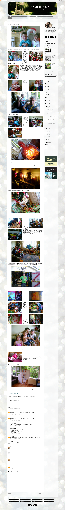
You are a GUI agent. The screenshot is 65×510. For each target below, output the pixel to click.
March (48, 139)
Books (52, 16)
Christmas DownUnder (50, 125)
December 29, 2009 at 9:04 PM (15, 443)
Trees (11, 446)
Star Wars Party (53, 64)
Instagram (26, 396)
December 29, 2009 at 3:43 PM (15, 425)
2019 (47, 89)
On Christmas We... (14, 24)
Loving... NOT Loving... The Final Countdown (52, 111)
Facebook (16, 396)
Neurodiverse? (19, 16)
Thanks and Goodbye (50, 114)
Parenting (14, 16)
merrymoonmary (41, 507)
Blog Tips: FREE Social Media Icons (54, 48)
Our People (17, 400)
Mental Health (25, 16)
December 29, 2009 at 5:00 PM (15, 433)
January (48, 142)
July (48, 133)
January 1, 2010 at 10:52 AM (14, 468)
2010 (47, 103)
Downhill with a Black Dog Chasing (54, 56)
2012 (47, 100)
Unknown (11, 465)
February (48, 140)
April (48, 137)
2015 (47, 95)
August (48, 131)
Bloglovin (32, 396)
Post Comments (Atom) (16, 495)
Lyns (11, 441)
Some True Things (50, 109)
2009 (47, 105)
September (49, 130)
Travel (46, 16)
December (49, 106)
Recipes (42, 16)
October (48, 128)
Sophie (11, 411)
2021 (47, 86)
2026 (47, 83)
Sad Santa (48, 113)
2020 (47, 88)
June (48, 134)
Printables (33, 16)
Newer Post (40, 493)
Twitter (20, 396)
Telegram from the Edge (49, 71)
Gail (10, 451)
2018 (47, 91)
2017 (47, 92)
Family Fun (37, 16)
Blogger (49, 507)
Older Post (10, 493)
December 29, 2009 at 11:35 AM (15, 414)
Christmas (13, 400)
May (48, 136)
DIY (48, 16)
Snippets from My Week (51, 123)
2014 (47, 97)
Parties (29, 16)
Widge (11, 436)
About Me (9, 16)
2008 (47, 144)
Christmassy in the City (51, 116)
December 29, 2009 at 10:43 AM (15, 408)
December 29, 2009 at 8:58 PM (15, 438)
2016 (47, 94)
